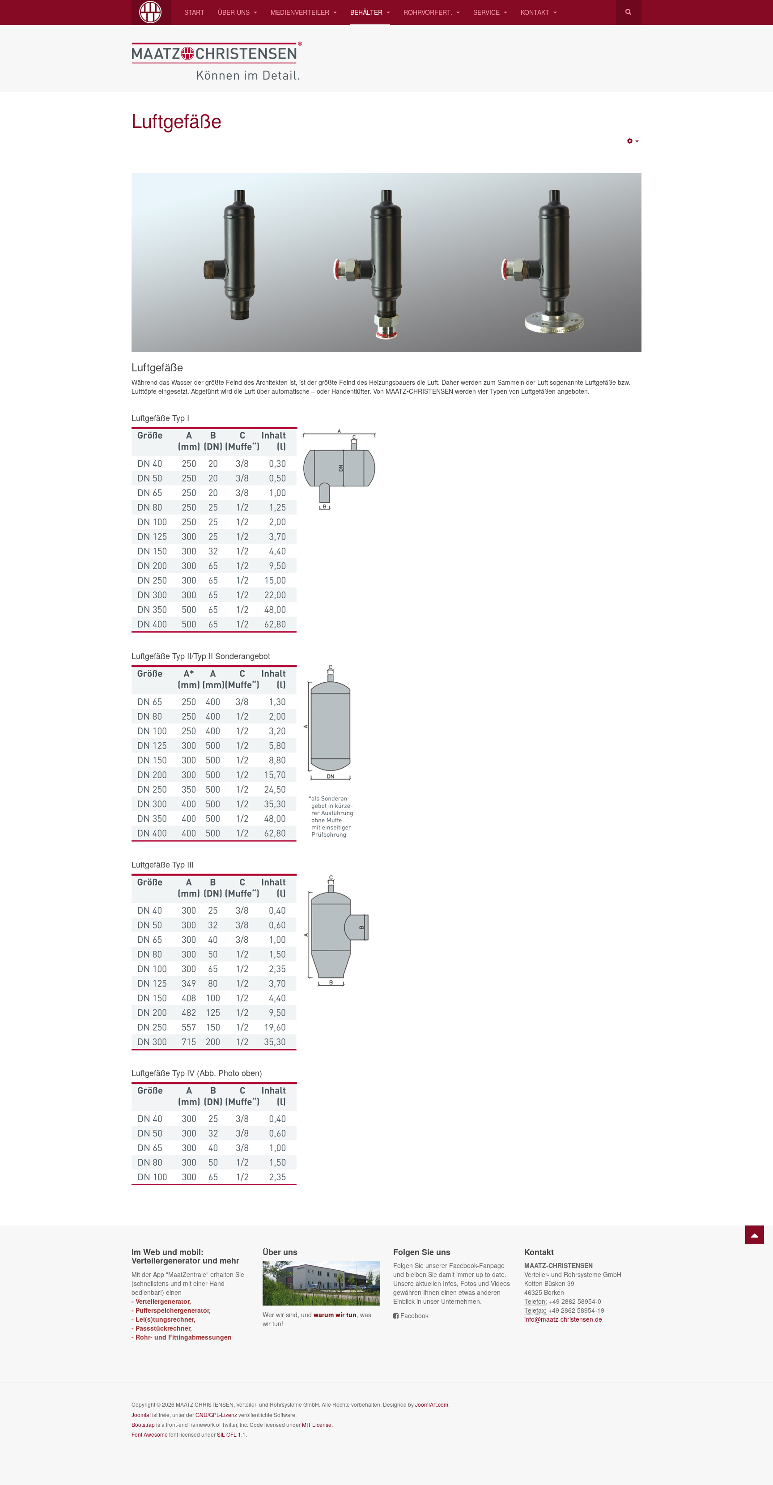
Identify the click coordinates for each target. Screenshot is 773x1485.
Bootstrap (143, 1424)
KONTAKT (536, 12)
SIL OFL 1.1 (231, 1434)
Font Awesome (150, 1434)
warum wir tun (335, 1314)
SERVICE (487, 12)
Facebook (414, 1315)
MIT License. (317, 1424)
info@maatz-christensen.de (563, 1319)
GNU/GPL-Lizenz (216, 1414)
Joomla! (141, 1414)
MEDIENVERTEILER (301, 12)
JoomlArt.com (431, 1404)
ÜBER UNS (234, 12)
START (194, 12)
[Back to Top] (754, 1234)
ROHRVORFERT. (428, 12)
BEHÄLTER (367, 12)
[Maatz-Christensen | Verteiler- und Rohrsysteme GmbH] (151, 12)
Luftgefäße (176, 119)
